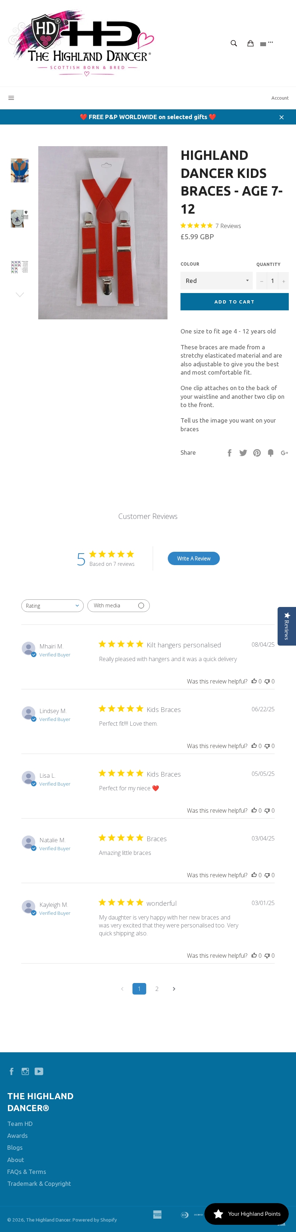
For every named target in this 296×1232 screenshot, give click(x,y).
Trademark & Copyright (39, 1183)
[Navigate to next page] (174, 989)
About (15, 1159)
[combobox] (52, 605)
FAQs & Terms (26, 1171)
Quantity (268, 264)
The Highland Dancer (48, 1220)
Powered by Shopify (95, 1220)
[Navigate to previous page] (122, 989)
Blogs (15, 1147)
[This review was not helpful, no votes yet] (267, 681)
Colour (189, 264)
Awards (17, 1135)
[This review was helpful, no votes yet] (254, 681)
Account (280, 97)
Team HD (20, 1123)
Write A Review (193, 558)
